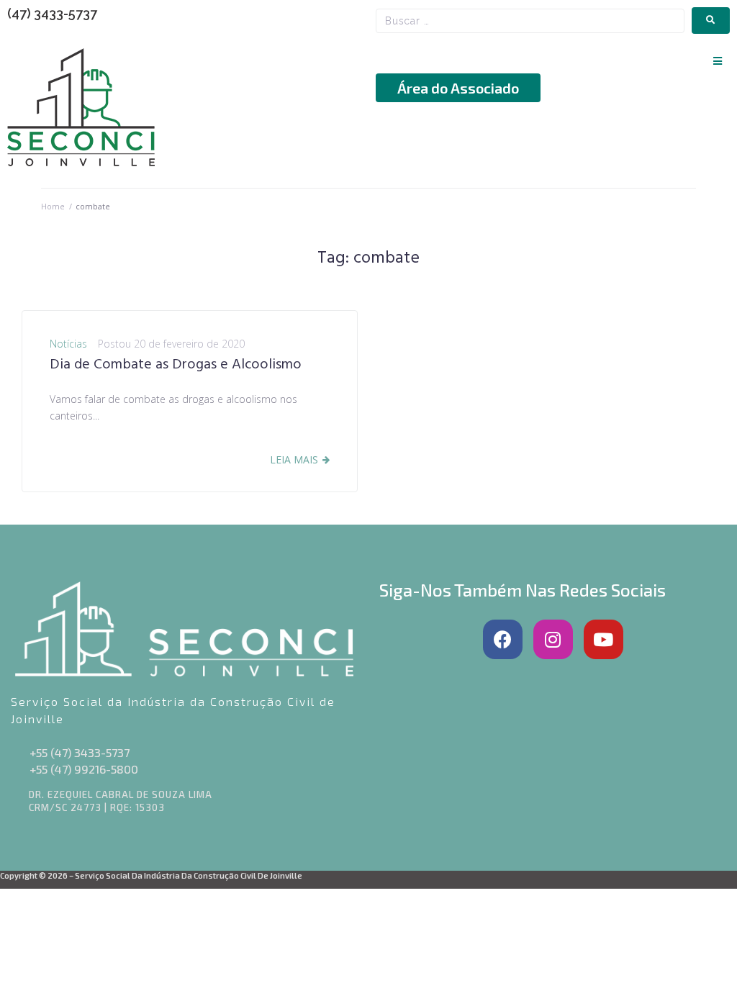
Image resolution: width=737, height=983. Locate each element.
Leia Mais (294, 459)
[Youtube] (603, 639)
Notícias (68, 343)
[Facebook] (503, 639)
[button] (717, 60)
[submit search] (711, 20)
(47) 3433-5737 (52, 13)
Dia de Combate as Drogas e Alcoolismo (176, 364)
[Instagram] (553, 639)
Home (53, 206)
